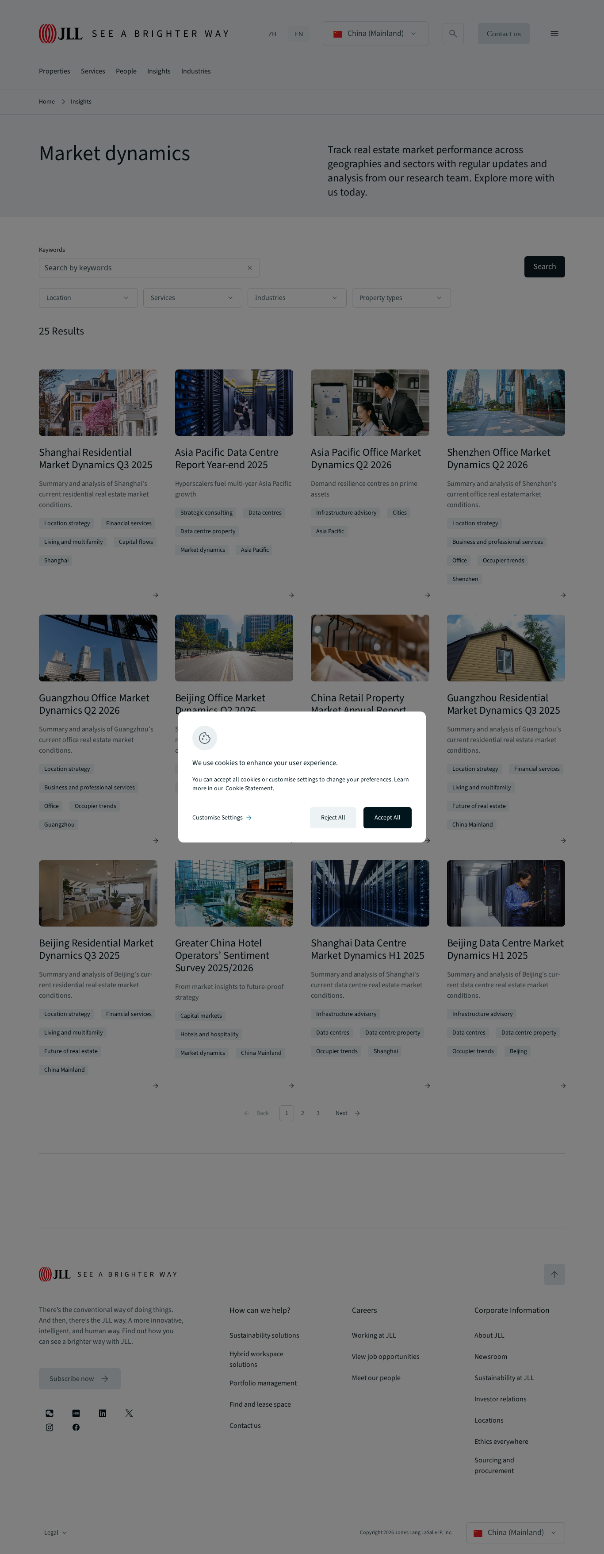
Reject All (333, 817)
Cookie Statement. (250, 788)
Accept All (388, 817)
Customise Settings (222, 817)
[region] (302, 777)
